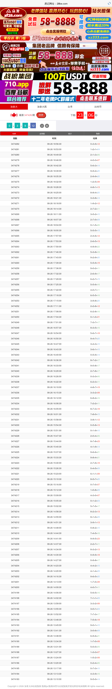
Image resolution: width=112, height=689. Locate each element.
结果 (14, 133)
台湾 (70, 106)
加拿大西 (42, 106)
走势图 (42, 133)
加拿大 (14, 106)
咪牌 (41, 114)
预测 (98, 133)
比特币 (98, 106)
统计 (70, 133)
